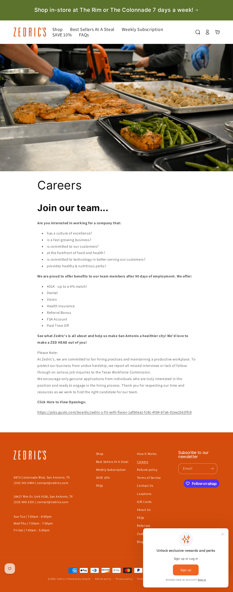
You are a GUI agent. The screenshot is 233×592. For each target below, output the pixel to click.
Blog (140, 542)
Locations (144, 494)
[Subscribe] (212, 468)
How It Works (147, 454)
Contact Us (145, 486)
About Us (144, 510)
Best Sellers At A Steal (112, 462)
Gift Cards (144, 502)
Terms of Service (149, 478)
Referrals (143, 526)
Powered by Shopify (79, 578)
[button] (61, 29)
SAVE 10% (103, 478)
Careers (142, 462)
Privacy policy (124, 578)
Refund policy (147, 470)
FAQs (99, 486)
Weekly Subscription (111, 470)
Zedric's (62, 578)
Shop (100, 454)
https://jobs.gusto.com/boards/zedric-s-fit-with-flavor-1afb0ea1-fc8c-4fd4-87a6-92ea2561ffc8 (114, 412)
